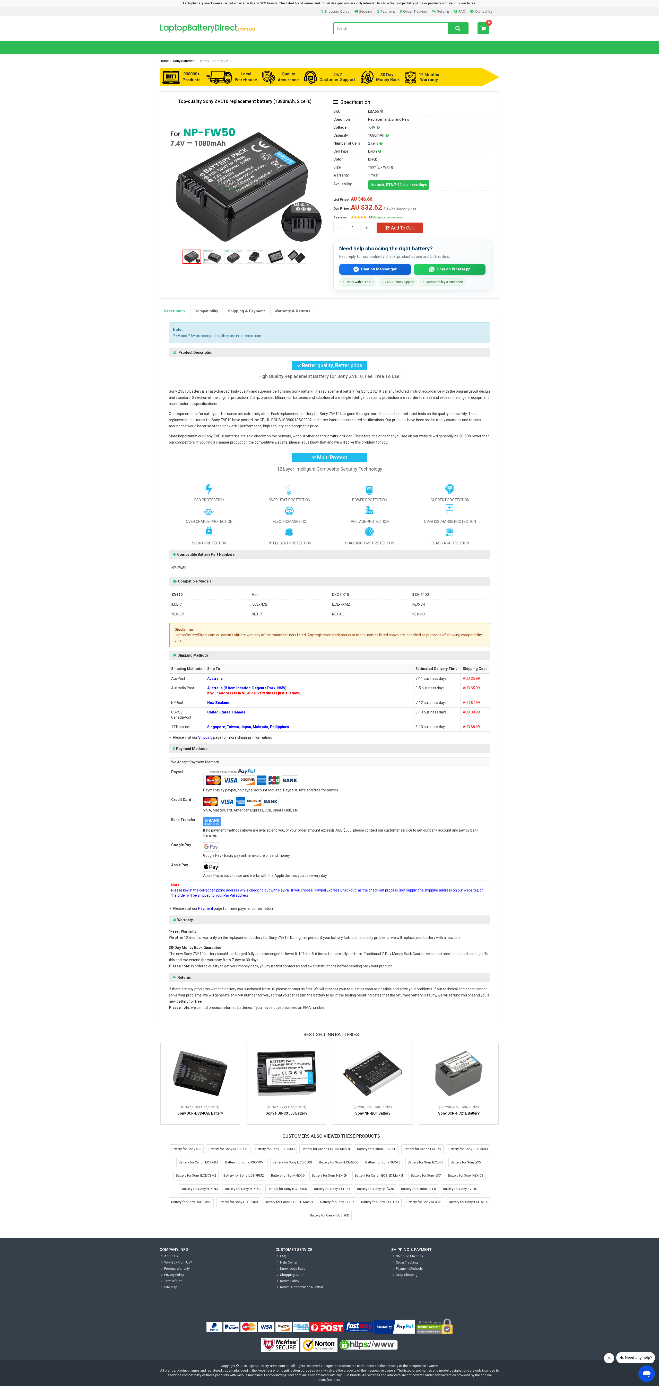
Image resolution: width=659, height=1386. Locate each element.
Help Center (288, 1262)
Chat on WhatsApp (454, 269)
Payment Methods (409, 1268)
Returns (443, 11)
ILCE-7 (176, 604)
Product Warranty (177, 1268)
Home (164, 61)
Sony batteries (183, 61)
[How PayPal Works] (394, 1327)
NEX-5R (177, 614)
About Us (171, 1256)
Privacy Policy (174, 1275)
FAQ (461, 11)
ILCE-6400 (420, 595)
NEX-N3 (418, 614)
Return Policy (289, 1281)
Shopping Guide (337, 11)
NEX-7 (257, 614)
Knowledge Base (292, 1268)
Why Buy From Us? (178, 1262)
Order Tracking (415, 11)
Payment (387, 11)
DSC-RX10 (340, 595)
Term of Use (173, 1281)
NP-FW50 (178, 568)
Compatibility (206, 311)
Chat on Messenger (379, 269)
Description (174, 311)
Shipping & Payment (246, 311)
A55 (255, 595)
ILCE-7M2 (259, 604)
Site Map (170, 1287)
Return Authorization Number (301, 1287)
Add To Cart (403, 228)
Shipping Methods (409, 1256)
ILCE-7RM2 (341, 604)
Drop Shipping (407, 1275)
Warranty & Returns (292, 311)
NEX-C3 (338, 614)
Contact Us (483, 11)
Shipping (365, 11)
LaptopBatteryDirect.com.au (243, 28)
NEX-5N (418, 604)
